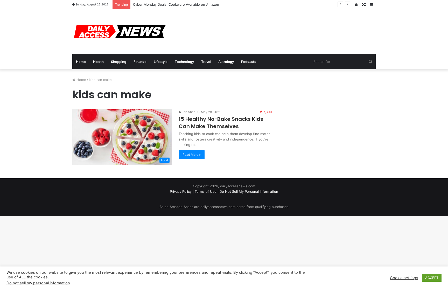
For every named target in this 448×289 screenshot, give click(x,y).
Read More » (192, 155)
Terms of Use (205, 191)
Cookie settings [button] (404, 278)
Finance (140, 62)
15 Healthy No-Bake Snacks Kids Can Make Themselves (221, 122)
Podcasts (248, 62)
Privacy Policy (181, 191)
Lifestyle (160, 62)
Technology (184, 62)
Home (81, 62)
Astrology (226, 62)
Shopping (118, 62)
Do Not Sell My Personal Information (249, 191)
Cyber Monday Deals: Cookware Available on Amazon (176, 4)
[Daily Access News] (119, 31)
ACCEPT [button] (431, 278)
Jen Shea (188, 112)
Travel (206, 62)
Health (98, 62)
